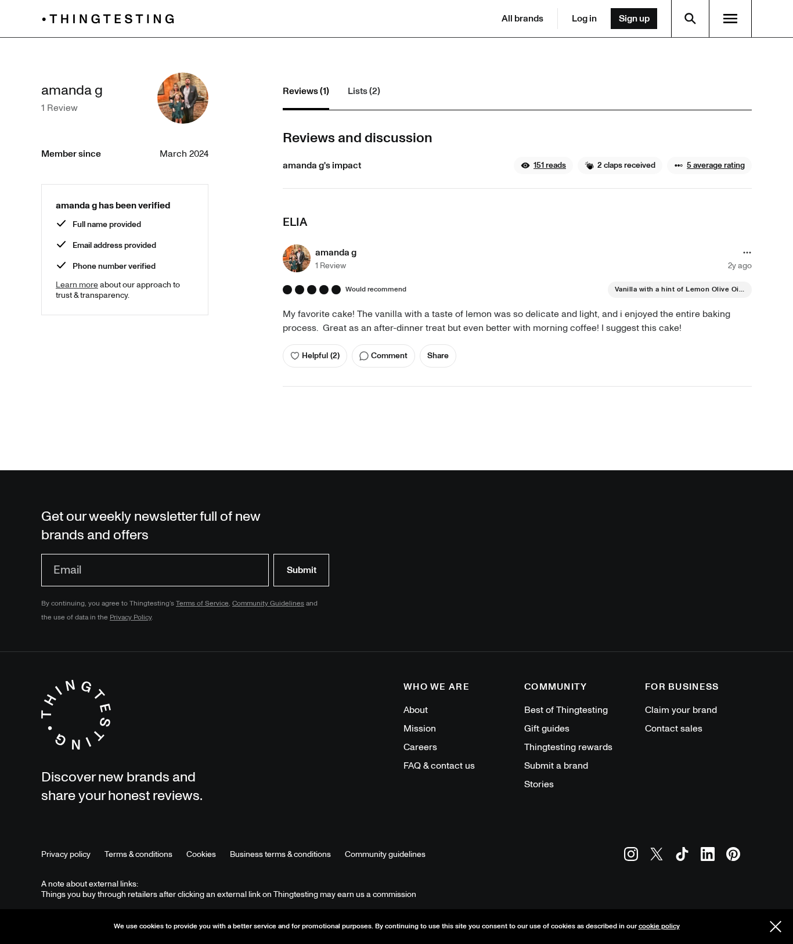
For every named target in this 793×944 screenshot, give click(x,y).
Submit (301, 570)
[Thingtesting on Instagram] (631, 856)
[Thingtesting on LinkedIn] (708, 856)
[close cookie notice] (775, 926)
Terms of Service (202, 603)
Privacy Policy (131, 617)
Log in (584, 18)
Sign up (634, 18)
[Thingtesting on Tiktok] (682, 856)
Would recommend (375, 289)
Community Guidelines (268, 603)
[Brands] (111, 19)
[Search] (690, 18)
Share (438, 355)
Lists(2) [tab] (364, 91)
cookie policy (659, 926)
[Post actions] (747, 253)
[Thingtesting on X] (657, 856)
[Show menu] (730, 18)
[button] (543, 165)
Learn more (77, 284)
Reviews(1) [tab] (306, 91)
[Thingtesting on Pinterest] (733, 856)
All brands (522, 18)
